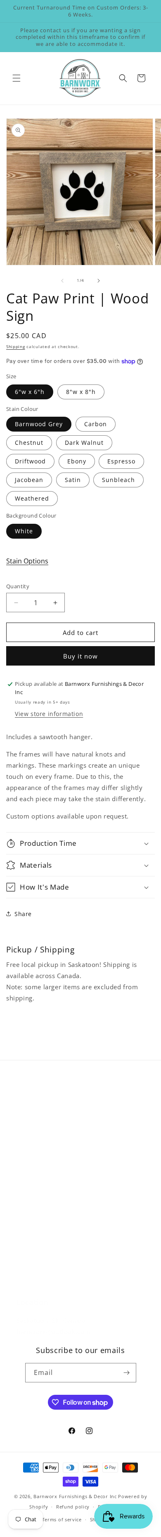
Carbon (95, 424)
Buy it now (80, 656)
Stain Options (27, 561)
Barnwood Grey (39, 424)
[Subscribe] (127, 1372)
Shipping (15, 346)
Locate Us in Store (44, 1171)
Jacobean (29, 480)
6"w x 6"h (30, 392)
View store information (49, 714)
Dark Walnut (84, 442)
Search (27, 1115)
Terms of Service (41, 1280)
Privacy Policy (37, 1261)
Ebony (76, 461)
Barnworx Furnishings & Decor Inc (74, 1496)
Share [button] (23, 914)
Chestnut (29, 442)
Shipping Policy (39, 1242)
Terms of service (62, 1519)
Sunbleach (118, 480)
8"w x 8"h (81, 392)
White (24, 531)
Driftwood (30, 461)
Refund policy (73, 1507)
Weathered (32, 498)
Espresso (121, 461)
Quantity (17, 586)
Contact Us (33, 1152)
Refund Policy (37, 1224)
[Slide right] (99, 281)
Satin (73, 480)
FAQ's (25, 1134)
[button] (16, 78)
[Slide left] (62, 281)
